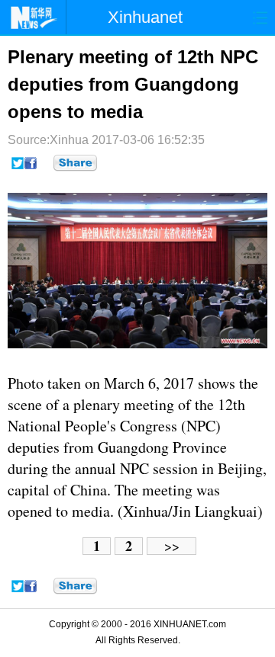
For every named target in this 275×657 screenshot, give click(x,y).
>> (172, 546)
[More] (75, 163)
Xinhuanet (145, 17)
